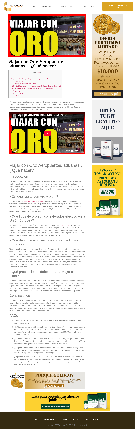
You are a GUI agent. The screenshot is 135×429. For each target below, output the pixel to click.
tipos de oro (65, 225)
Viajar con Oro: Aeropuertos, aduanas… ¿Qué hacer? (29, 79)
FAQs (15, 96)
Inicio (35, 6)
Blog (85, 6)
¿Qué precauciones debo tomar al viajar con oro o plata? (33, 91)
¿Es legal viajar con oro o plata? (24, 84)
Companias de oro (48, 6)
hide (38, 72)
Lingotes (62, 6)
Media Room (74, 6)
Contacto (94, 6)
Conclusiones (18, 93)
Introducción (17, 81)
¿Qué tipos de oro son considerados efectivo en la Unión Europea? (36, 86)
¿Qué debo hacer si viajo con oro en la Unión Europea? (32, 88)
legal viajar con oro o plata (34, 201)
